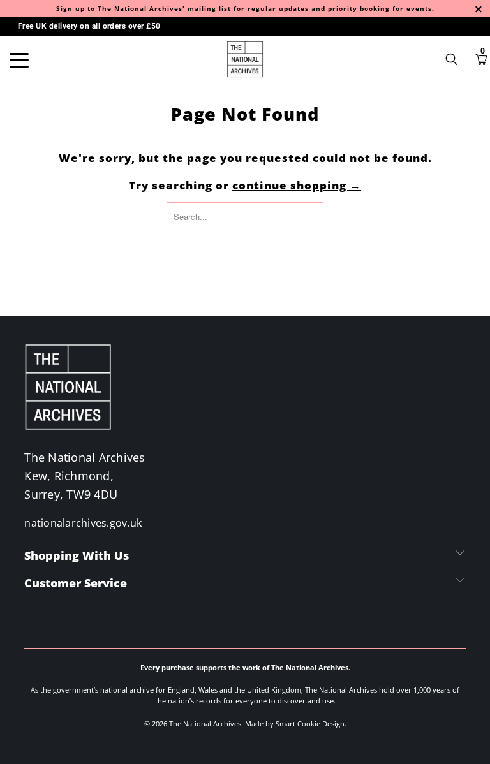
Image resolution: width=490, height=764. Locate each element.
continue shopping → (296, 185)
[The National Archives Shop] (245, 59)
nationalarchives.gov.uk (83, 523)
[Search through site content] (456, 59)
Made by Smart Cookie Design (295, 723)
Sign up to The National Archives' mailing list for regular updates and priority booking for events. (245, 8)
